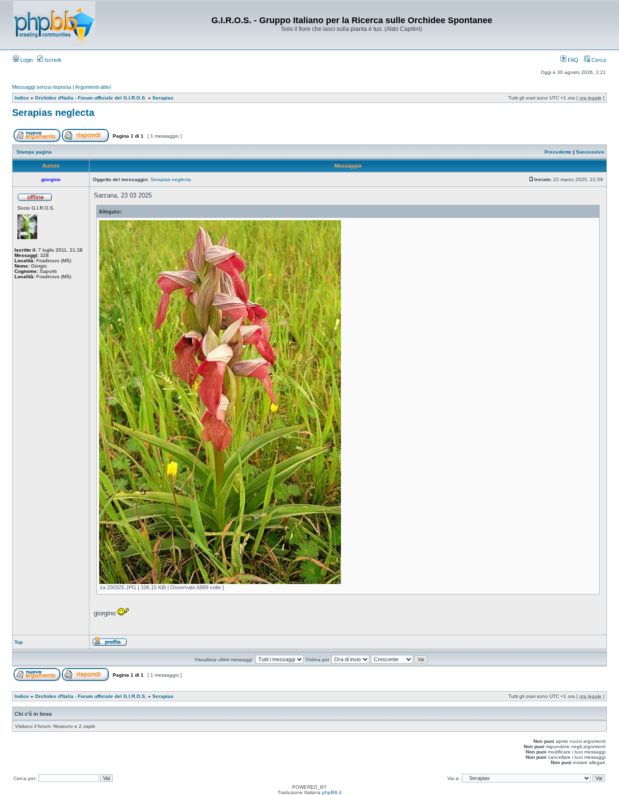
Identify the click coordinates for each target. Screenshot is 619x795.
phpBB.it (331, 792)
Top (19, 642)
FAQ (572, 60)
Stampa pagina (34, 152)
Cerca (598, 60)
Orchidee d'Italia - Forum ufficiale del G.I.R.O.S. (91, 97)
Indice (22, 97)
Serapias (163, 97)
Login (26, 60)
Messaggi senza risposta (41, 87)
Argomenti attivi (93, 87)
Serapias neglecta (53, 112)
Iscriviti (52, 60)
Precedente (558, 152)
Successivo (590, 152)
